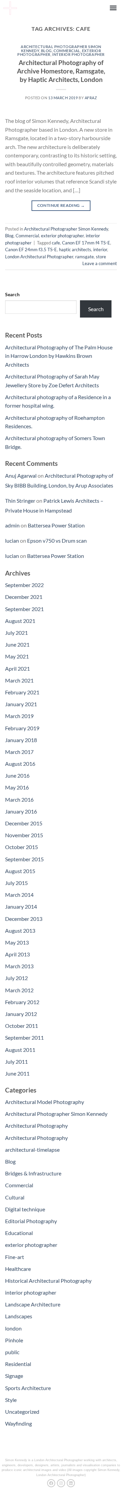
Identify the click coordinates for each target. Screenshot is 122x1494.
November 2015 (24, 835)
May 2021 (17, 656)
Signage (14, 1375)
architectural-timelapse (32, 1149)
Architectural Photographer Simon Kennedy (66, 229)
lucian (12, 540)
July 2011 (16, 1061)
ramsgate (84, 256)
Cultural (14, 1197)
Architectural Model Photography (44, 1102)
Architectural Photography (36, 1125)
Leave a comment (99, 263)
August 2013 (20, 930)
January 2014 (21, 906)
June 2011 (17, 1073)
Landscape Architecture (32, 1304)
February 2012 (22, 1002)
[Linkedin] (71, 1483)
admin (12, 525)
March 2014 (19, 894)
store (101, 256)
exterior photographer (62, 235)
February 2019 (22, 728)
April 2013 (17, 954)
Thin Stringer (20, 500)
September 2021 (24, 609)
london (13, 1328)
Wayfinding (18, 1423)
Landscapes (18, 1316)
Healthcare (18, 1268)
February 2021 (22, 692)
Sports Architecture (28, 1388)
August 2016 (20, 763)
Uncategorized (22, 1411)
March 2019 (19, 716)
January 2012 (21, 1014)
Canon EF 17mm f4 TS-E (86, 242)
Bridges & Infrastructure (33, 1173)
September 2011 (24, 1037)
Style (11, 1399)
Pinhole (14, 1340)
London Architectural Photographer (39, 256)
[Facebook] (51, 1483)
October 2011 (21, 1025)
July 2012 (16, 978)
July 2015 (16, 883)
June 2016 (17, 775)
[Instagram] (61, 1483)
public (12, 1352)
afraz (91, 97)
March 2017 (19, 752)
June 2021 (17, 644)
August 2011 (20, 1049)
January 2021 (21, 704)
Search (12, 294)
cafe (56, 242)
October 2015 (21, 847)
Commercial (67, 50)
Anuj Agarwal (21, 475)
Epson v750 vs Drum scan (57, 540)
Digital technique (25, 1209)
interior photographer (78, 54)
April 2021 (17, 668)
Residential (18, 1364)
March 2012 (19, 990)
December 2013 (23, 918)
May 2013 (17, 942)
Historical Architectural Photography (48, 1280)
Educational (19, 1233)
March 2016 (19, 799)
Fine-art (14, 1257)
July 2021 (16, 632)
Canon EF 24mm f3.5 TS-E (31, 249)
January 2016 (21, 811)
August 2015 (20, 871)
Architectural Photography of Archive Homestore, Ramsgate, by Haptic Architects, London (61, 71)
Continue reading (61, 205)
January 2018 (21, 740)
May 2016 (17, 787)
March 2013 (19, 966)
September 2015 (24, 859)
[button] (113, 7)
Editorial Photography (31, 1221)
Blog (46, 50)
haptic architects (75, 249)
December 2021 (23, 596)
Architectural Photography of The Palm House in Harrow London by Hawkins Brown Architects (59, 356)
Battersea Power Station (56, 525)
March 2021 (19, 680)
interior (100, 249)
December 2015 (23, 823)
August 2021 (20, 621)
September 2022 (24, 585)
